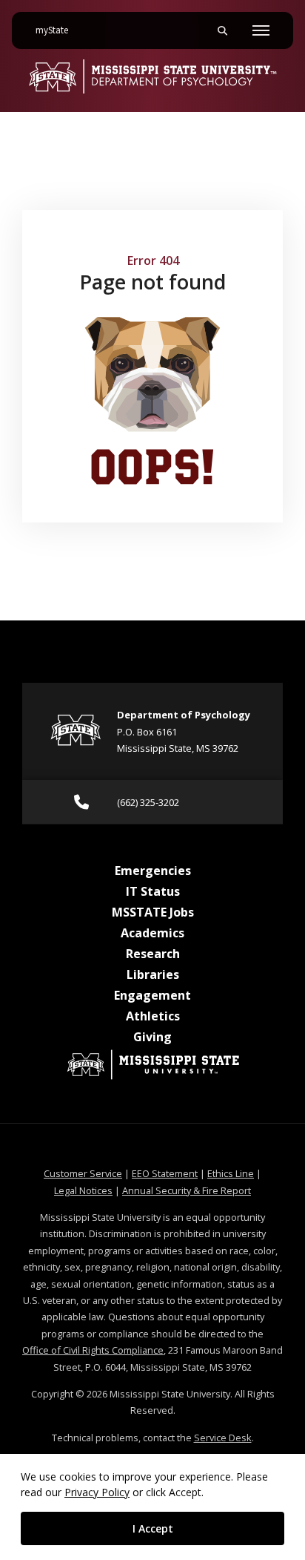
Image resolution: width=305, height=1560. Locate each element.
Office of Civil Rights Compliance (93, 1350)
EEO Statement (165, 1173)
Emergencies (153, 870)
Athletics (153, 1016)
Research (153, 953)
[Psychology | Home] (152, 76)
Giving (152, 1037)
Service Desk (223, 1437)
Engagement (152, 995)
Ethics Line (230, 1173)
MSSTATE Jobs (153, 912)
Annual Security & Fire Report (186, 1190)
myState (58, 30)
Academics (152, 933)
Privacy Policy (97, 1492)
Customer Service (83, 1173)
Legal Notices (83, 1190)
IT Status (153, 891)
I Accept (153, 1528)
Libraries (153, 974)
